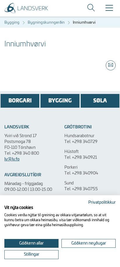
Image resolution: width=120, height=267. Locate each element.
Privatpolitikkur (102, 202)
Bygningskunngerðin (46, 23)
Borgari (20, 100)
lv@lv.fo (12, 159)
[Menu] (109, 10)
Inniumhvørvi (84, 23)
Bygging (12, 23)
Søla (100, 100)
